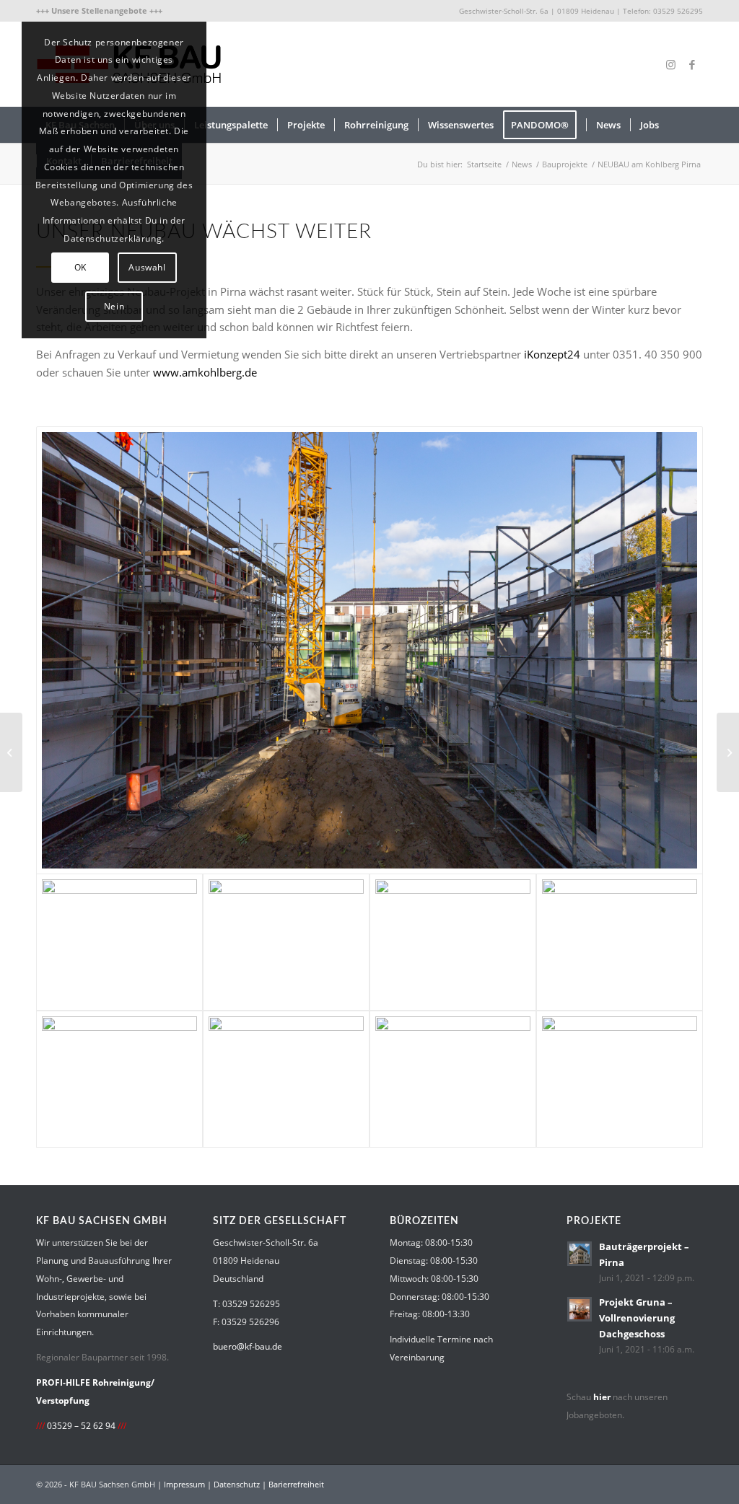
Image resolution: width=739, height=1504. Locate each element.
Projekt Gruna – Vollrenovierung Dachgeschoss (637, 1318)
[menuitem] (99, 10)
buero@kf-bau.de (247, 1346)
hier (602, 1397)
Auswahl (146, 267)
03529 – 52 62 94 (81, 1426)
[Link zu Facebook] (692, 64)
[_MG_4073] (119, 1079)
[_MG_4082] (453, 942)
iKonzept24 (552, 354)
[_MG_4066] (619, 1079)
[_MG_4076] (619, 942)
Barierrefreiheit (296, 1484)
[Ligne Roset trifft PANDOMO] (728, 752)
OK (80, 267)
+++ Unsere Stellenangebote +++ (99, 10)
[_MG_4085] (286, 942)
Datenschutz (237, 1484)
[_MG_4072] (369, 650)
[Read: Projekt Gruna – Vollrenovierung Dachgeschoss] (579, 1309)
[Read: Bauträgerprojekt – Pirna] (579, 1254)
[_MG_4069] (286, 1079)
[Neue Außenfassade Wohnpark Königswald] (11, 752)
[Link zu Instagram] (670, 64)
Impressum (184, 1484)
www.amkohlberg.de (205, 372)
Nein (114, 306)
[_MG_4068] (453, 1079)
